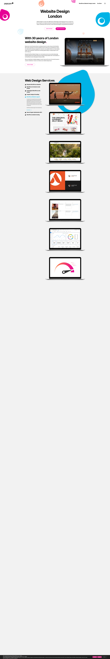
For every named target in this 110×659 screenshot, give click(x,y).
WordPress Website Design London (87, 3)
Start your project (61, 28)
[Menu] (105, 3)
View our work (49, 28)
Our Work (99, 3)
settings (26, 656)
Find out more (30, 64)
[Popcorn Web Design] (8, 3)
